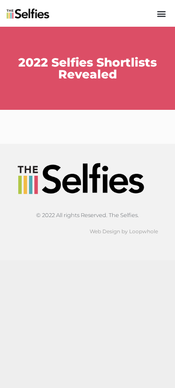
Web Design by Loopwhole (124, 231)
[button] (162, 13)
